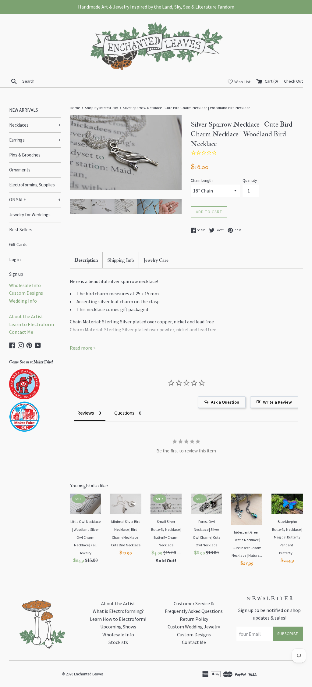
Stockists (118, 642)
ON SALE (35, 200)
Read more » (82, 348)
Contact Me (21, 332)
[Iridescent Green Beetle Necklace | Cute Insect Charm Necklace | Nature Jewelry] (247, 509)
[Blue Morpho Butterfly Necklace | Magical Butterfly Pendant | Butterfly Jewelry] (287, 504)
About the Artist (26, 316)
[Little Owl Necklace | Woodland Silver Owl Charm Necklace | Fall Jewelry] (85, 504)
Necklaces (35, 125)
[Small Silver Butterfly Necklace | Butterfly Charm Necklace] (166, 504)
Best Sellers (20, 229)
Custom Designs (26, 293)
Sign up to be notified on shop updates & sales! (269, 614)
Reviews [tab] (85, 413)
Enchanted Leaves (88, 673)
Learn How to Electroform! (118, 619)
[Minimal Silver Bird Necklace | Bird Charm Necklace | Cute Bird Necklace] (125, 504)
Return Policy (194, 619)
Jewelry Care (156, 260)
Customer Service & (194, 603)
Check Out (293, 81)
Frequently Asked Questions (194, 611)
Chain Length (202, 180)
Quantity (250, 180)
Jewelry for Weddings (30, 215)
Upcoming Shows (118, 627)
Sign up (16, 274)
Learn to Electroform (31, 324)
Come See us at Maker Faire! (31, 362)
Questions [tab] (124, 413)
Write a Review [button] (277, 402)
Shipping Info (120, 260)
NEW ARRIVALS (23, 110)
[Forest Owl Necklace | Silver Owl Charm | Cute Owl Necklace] (206, 504)
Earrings (35, 140)
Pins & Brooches (25, 155)
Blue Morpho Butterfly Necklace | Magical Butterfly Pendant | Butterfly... (287, 537)
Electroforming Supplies (32, 185)
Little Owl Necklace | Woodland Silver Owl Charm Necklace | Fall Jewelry (85, 537)
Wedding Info (23, 301)
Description (86, 260)
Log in (15, 259)
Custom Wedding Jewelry (194, 627)
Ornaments (19, 170)
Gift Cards (18, 244)
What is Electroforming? (118, 611)
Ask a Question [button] (225, 402)
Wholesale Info (25, 285)
